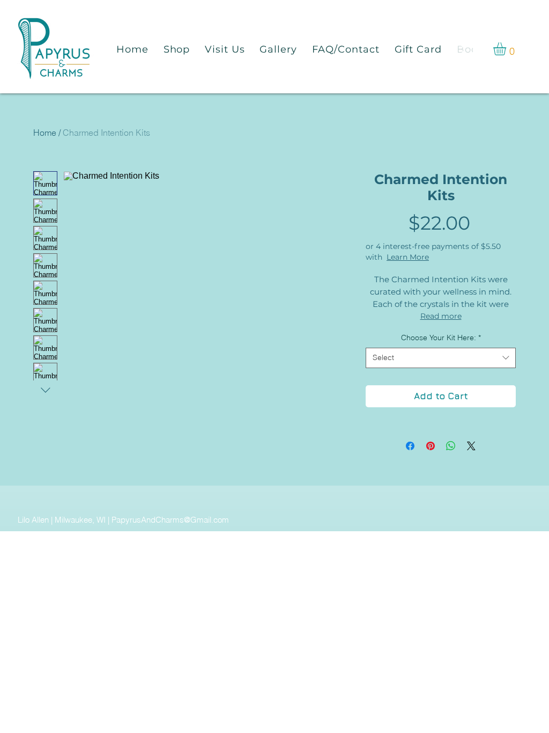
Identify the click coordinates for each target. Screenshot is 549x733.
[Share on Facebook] (410, 445)
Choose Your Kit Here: (441, 337)
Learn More (408, 257)
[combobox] (441, 358)
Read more (441, 316)
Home (44, 132)
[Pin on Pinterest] (430, 445)
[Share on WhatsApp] (450, 445)
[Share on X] (471, 445)
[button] (507, 48)
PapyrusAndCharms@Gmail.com (170, 520)
